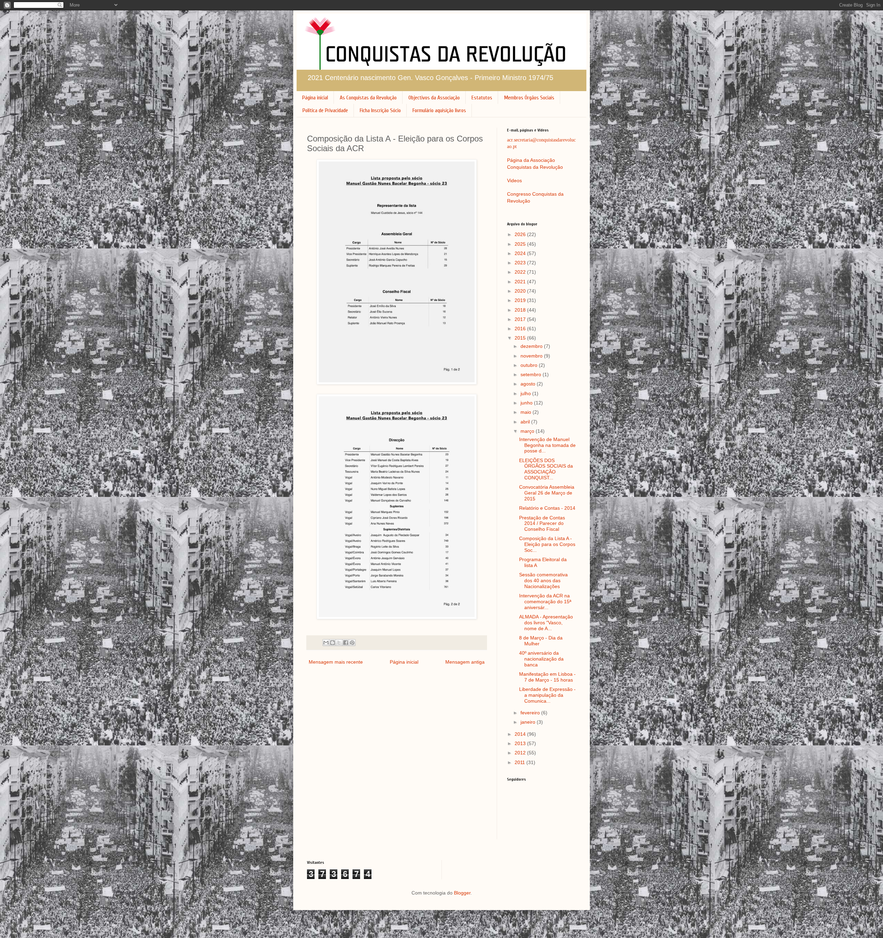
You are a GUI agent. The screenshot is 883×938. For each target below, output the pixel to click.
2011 (520, 762)
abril (525, 421)
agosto (528, 384)
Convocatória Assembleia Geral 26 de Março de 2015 (546, 492)
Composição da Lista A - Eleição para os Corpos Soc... (547, 544)
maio (526, 412)
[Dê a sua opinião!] (332, 642)
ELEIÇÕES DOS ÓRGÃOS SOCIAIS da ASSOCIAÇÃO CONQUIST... (546, 469)
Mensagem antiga (465, 662)
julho (526, 393)
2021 (521, 281)
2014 (521, 734)
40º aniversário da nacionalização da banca (541, 658)
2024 (521, 253)
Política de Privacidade (325, 110)
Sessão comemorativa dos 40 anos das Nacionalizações (543, 580)
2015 (521, 338)
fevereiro (530, 712)
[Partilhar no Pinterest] (352, 642)
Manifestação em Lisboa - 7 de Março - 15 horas (547, 677)
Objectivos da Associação (434, 98)
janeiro (528, 722)
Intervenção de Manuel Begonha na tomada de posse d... (547, 445)
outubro (529, 365)
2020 (521, 291)
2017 (521, 319)
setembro (531, 374)
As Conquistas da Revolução (368, 98)
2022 (521, 272)
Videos (514, 180)
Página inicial (315, 98)
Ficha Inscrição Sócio (380, 110)
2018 (521, 310)
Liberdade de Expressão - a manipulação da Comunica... (547, 695)
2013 (521, 743)
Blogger (462, 893)
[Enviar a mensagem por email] (326, 642)
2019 (521, 300)
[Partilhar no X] (339, 642)
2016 (521, 328)
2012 (521, 752)
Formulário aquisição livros (439, 110)
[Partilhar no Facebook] (345, 642)
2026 (521, 234)
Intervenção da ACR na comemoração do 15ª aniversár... (545, 601)
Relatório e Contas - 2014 (547, 508)
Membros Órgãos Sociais (529, 98)
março (528, 431)
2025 (521, 244)
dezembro (532, 346)
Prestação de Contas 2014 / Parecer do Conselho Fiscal (542, 523)
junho (527, 403)
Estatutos (482, 98)
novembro (532, 356)
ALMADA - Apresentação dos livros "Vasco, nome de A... (546, 622)
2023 (521, 262)
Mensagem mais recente (336, 662)
